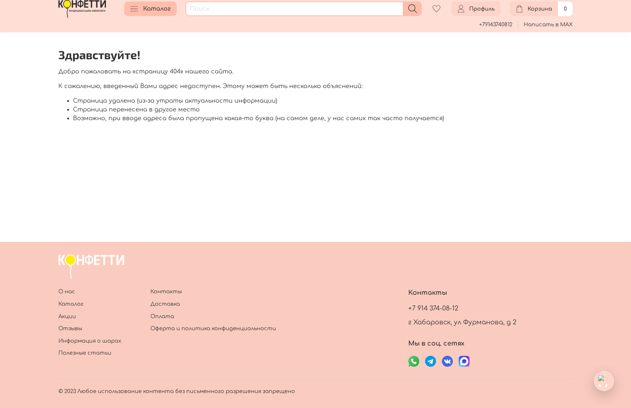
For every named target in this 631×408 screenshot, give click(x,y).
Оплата (162, 316)
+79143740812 (495, 24)
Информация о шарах (89, 341)
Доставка (165, 304)
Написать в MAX (548, 24)
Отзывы (70, 328)
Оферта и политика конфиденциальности (213, 328)
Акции (67, 316)
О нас (66, 291)
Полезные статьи (84, 353)
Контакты (166, 291)
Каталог (157, 8)
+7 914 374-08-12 (433, 308)
